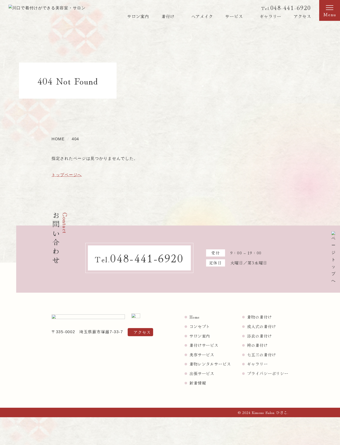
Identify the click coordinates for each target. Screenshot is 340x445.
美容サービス (201, 354)
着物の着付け (259, 317)
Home (194, 317)
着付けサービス (203, 345)
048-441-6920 (290, 7)
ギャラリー (270, 16)
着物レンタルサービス (210, 364)
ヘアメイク (202, 16)
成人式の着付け (261, 326)
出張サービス (201, 373)
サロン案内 (138, 16)
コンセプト (199, 326)
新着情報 (197, 383)
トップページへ (67, 175)
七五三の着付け (261, 354)
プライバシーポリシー (267, 373)
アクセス (302, 16)
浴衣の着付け (259, 336)
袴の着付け (257, 345)
